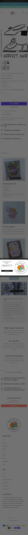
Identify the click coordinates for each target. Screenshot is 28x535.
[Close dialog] (27, 260)
